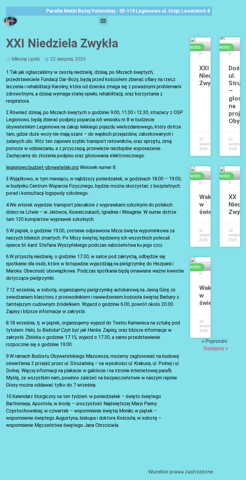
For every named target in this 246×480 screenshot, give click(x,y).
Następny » (216, 348)
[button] (103, 21)
